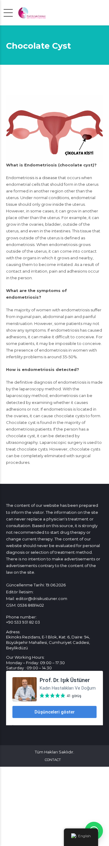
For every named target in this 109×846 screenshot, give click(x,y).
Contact (53, 760)
